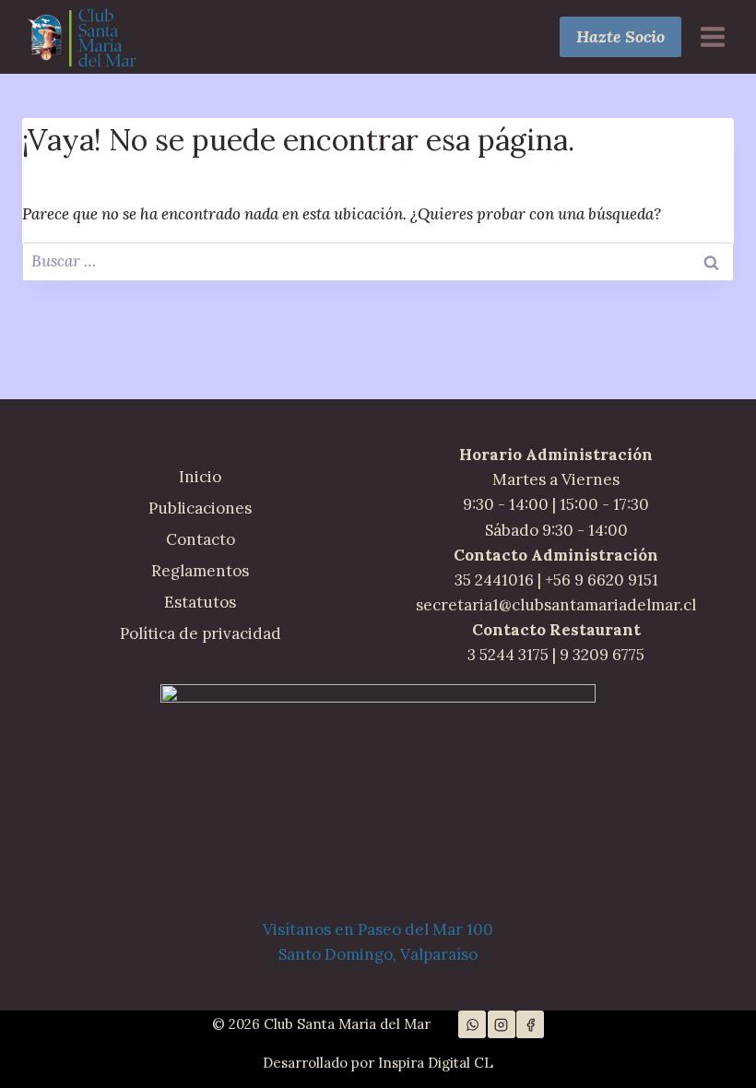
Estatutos (200, 602)
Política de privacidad (200, 633)
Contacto (200, 539)
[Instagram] (501, 1024)
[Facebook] (530, 1024)
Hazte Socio (620, 36)
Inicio (200, 477)
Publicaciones (200, 508)
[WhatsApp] (472, 1024)
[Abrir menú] (712, 36)
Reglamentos (200, 571)
